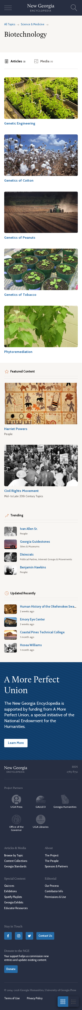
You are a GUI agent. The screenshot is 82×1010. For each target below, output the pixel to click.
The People (52, 861)
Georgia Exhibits (13, 902)
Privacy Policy (34, 998)
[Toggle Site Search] (74, 8)
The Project (51, 855)
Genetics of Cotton (18, 180)
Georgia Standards (15, 866)
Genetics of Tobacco (20, 294)
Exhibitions (10, 891)
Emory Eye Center (32, 619)
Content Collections (15, 861)
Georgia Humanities (64, 806)
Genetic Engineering (19, 123)
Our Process (52, 885)
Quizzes (9, 885)
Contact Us (45, 935)
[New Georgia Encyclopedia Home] (41, 8)
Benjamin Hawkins (33, 567)
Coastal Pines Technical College (42, 632)
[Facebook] (8, 936)
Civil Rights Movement (21, 491)
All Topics (9, 24)
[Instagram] (18, 936)
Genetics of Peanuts (19, 237)
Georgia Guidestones (35, 542)
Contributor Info (54, 891)
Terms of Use (12, 998)
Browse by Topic (13, 855)
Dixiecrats (27, 554)
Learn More (16, 743)
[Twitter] (29, 936)
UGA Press (16, 806)
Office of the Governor (16, 828)
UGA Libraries (40, 826)
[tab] (14, 61)
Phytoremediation (18, 352)
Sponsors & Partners (56, 866)
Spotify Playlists (13, 897)
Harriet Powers (15, 429)
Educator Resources (16, 908)
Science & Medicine (32, 24)
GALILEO (41, 806)
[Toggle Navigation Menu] (8, 7)
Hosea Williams (31, 645)
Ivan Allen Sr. (29, 529)
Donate (11, 969)
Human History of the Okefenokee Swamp (49, 606)
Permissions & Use (55, 897)
